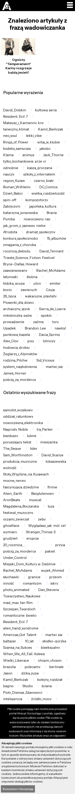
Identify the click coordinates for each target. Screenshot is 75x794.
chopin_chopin (50, 660)
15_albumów (56, 238)
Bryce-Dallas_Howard (20, 264)
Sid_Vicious (45, 360)
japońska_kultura (42, 206)
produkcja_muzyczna (20, 461)
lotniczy (49, 341)
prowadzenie (13, 322)
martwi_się (54, 367)
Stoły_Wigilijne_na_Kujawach (26, 474)
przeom (55, 577)
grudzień (10, 538)
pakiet (50, 551)
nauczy (8, 174)
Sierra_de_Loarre (52, 309)
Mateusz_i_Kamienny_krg (23, 123)
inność (8, 583)
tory (55, 322)
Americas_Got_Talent (19, 635)
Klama (8, 155)
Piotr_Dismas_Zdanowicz (22, 692)
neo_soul (10, 136)
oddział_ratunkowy (18, 416)
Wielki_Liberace (16, 660)
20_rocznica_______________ (24, 545)
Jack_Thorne (53, 155)
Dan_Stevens (48, 590)
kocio (7, 290)
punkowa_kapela (16, 335)
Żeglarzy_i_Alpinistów (20, 354)
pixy (30, 341)
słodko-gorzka (54, 641)
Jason (7, 673)
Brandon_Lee (35, 328)
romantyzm (32, 583)
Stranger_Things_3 (41, 532)
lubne (31, 436)
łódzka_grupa (14, 283)
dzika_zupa (30, 673)
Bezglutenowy (42, 493)
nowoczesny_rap (37, 219)
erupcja (32, 538)
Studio (27, 686)
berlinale (56, 667)
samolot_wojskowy (18, 410)
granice (34, 577)
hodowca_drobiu (16, 348)
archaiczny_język (16, 309)
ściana (47, 686)
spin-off (9, 200)
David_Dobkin (14, 110)
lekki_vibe (34, 136)
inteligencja (12, 699)
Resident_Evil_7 (15, 116)
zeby (42, 519)
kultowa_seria (46, 110)
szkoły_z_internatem (39, 174)
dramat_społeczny (40, 232)
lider (33, 448)
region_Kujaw (14, 181)
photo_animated (16, 590)
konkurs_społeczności (20, 238)
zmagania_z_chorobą (19, 245)
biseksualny (50, 647)
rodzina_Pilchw (15, 360)
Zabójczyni (11, 206)
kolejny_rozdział (49, 680)
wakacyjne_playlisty (41, 296)
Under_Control (15, 558)
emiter (55, 283)
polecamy (32, 667)
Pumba (9, 219)
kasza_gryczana (39, 168)
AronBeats (11, 500)
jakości (45, 149)
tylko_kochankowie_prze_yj (24, 161)
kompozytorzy (36, 200)
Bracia (52, 213)
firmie (52, 487)
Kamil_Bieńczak (50, 129)
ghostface (11, 526)
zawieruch (29, 290)
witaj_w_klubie (48, 142)
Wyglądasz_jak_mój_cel (47, 526)
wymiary (10, 532)
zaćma (38, 322)
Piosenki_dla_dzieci (18, 303)
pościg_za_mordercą (19, 380)
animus (28, 155)
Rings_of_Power (15, 142)
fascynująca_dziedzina (21, 487)
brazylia (9, 667)
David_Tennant (51, 251)
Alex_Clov (10, 341)
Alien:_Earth (12, 493)
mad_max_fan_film (18, 603)
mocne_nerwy (14, 481)
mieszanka (49, 442)
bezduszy (10, 436)
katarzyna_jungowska (20, 213)
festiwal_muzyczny (18, 513)
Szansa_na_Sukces (17, 647)
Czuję (50, 290)
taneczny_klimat (16, 129)
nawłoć (60, 328)
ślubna (32, 277)
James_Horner (14, 373)
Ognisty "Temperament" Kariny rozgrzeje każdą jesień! (18, 66)
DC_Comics (48, 187)
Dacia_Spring (49, 335)
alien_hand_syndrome (20, 628)
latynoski (10, 277)
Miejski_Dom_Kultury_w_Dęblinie (29, 564)
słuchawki (11, 577)
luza (51, 506)
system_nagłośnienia (20, 367)
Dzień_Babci (13, 193)
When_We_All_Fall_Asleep (24, 654)
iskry (54, 583)
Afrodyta (10, 232)
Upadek (9, 328)
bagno (8, 686)
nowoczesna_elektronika (23, 423)
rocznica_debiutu (16, 251)
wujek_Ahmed (52, 570)
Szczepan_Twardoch (19, 609)
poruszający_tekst (17, 442)
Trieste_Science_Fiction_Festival (28, 258)
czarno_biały (44, 181)
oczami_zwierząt (16, 519)
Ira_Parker (45, 429)
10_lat (29, 641)
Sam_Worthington (17, 455)
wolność (9, 468)
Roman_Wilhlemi (16, 187)
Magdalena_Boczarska (21, 506)
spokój (46, 315)
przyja (60, 545)
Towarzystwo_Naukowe (21, 596)
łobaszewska (56, 461)
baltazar (9, 641)
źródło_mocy (41, 699)
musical (35, 500)
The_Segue (12, 448)
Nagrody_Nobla (15, 429)
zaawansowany (15, 270)
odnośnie (10, 168)
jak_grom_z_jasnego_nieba (24, 226)
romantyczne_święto (19, 615)
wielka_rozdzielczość (48, 193)
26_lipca (9, 296)
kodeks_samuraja (17, 149)
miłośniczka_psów (17, 315)
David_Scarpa (52, 455)
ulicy (37, 283)
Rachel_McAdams (50, 270)
